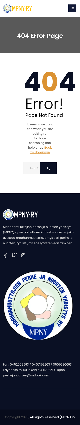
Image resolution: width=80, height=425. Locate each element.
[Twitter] (14, 255)
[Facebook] (5, 255)
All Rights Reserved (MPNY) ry (52, 417)
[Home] (17, 8)
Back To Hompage (41, 149)
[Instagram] (23, 255)
